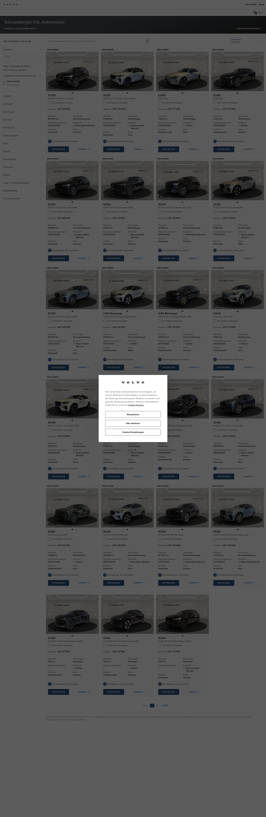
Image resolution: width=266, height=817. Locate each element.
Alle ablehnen (133, 423)
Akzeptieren (133, 414)
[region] (133, 408)
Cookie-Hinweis (136, 405)
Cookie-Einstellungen (133, 432)
